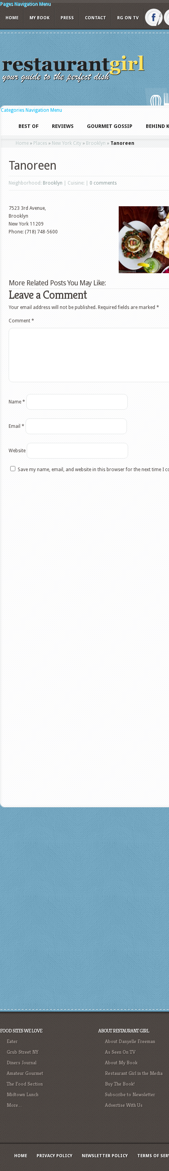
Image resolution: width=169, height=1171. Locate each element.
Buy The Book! (120, 1083)
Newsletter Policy (105, 1155)
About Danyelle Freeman (130, 1041)
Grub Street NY (23, 1052)
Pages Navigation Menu (25, 4)
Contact (95, 17)
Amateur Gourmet (25, 1073)
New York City (66, 143)
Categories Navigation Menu (31, 110)
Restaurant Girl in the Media (134, 1073)
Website (17, 450)
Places (40, 143)
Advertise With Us (124, 1105)
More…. (14, 1105)
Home (12, 17)
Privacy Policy (54, 1155)
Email (16, 426)
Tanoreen (32, 165)
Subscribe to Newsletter (130, 1094)
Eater (12, 1041)
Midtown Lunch (23, 1094)
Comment (21, 321)
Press (67, 17)
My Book (39, 17)
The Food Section (25, 1083)
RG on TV (128, 17)
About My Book (121, 1062)
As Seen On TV (120, 1052)
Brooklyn (96, 143)
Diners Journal (22, 1062)
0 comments (103, 183)
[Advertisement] (84, 907)
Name (17, 402)
